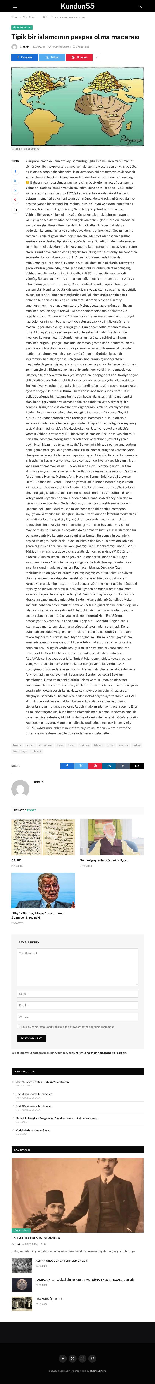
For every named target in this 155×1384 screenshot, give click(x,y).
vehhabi (36, 751)
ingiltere (84, 745)
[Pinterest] (15, 200)
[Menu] (15, 6)
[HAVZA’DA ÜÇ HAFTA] (22, 1304)
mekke (136, 745)
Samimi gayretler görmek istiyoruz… (106, 860)
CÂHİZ (16, 860)
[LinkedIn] (15, 190)
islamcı (98, 745)
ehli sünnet (45, 745)
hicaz (60, 745)
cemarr (30, 745)
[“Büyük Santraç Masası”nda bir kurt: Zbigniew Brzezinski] (43, 891)
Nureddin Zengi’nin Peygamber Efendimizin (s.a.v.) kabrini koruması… (57, 1118)
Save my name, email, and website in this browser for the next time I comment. (67, 1026)
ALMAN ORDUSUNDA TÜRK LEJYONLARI (62, 1260)
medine (123, 745)
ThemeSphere (98, 1370)
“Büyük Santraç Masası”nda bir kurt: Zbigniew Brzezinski (37, 915)
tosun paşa (20, 751)
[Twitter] (15, 180)
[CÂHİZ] (43, 837)
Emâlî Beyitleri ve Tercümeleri (34, 1094)
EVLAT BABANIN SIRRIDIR (36, 1238)
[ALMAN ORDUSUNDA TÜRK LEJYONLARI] (22, 1265)
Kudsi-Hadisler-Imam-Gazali (33, 1130)
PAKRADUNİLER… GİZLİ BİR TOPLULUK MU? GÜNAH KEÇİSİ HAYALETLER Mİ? (85, 1279)
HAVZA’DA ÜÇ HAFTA (49, 1298)
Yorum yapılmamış (61, 46)
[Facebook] (15, 171)
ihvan (71, 745)
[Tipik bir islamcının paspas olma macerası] (77, 109)
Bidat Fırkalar (22, 27)
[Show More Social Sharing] (97, 57)
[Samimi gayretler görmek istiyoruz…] (112, 837)
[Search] (140, 6)
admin (26, 46)
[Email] (15, 209)
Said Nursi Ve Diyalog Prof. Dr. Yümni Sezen (42, 1081)
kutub (111, 745)
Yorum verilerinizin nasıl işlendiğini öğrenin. (101, 1052)
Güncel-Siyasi (21, 1230)
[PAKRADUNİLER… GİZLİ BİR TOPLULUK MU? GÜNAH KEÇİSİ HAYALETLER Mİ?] (22, 1285)
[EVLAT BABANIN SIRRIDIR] (78, 1195)
